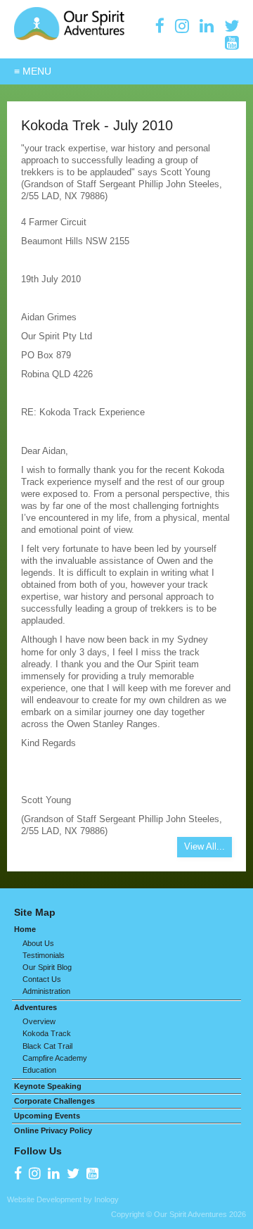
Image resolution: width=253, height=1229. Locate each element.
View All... (204, 846)
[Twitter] (231, 26)
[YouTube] (232, 42)
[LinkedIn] (207, 26)
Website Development (44, 1199)
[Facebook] (159, 26)
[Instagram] (182, 26)
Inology (106, 1199)
